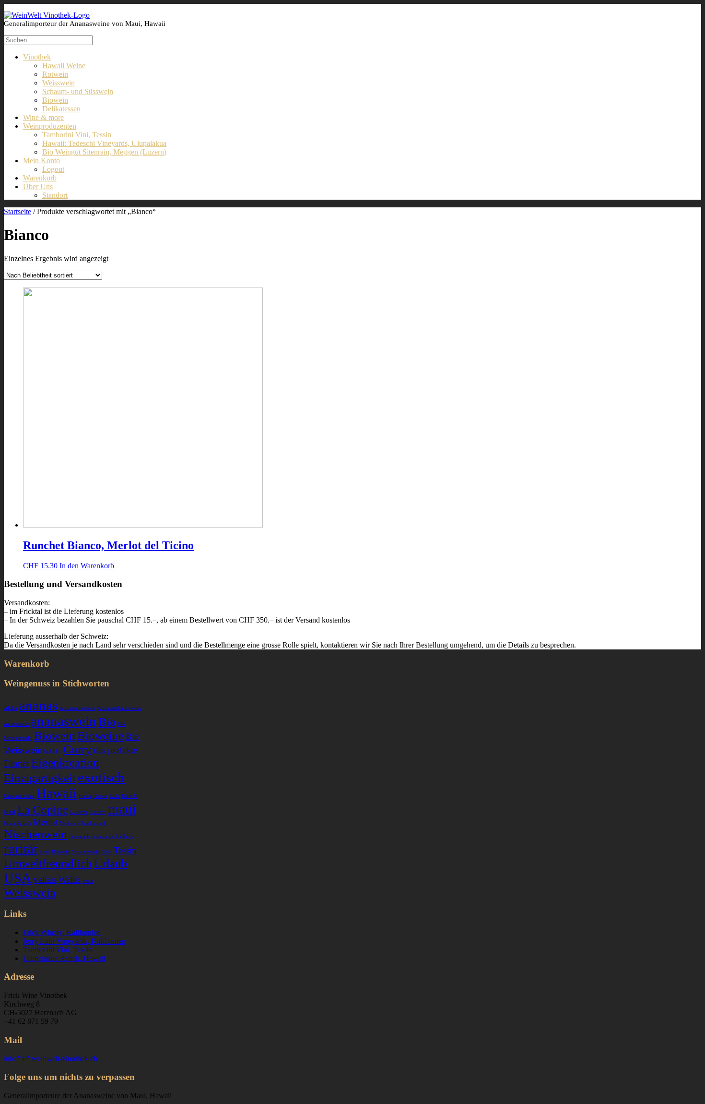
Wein (88, 881)
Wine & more (43, 117)
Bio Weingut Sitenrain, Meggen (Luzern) (104, 152)
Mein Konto (41, 160)
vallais (45, 880)
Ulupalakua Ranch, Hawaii (64, 958)
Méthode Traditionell (82, 823)
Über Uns (38, 186)
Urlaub (111, 863)
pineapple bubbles (113, 836)
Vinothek (37, 57)
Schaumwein (86, 851)
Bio (107, 721)
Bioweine (100, 735)
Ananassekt (16, 724)
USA (18, 878)
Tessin (125, 850)
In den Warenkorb (86, 566)
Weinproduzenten (49, 126)
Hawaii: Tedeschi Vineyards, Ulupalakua (104, 143)
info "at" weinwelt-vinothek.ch (50, 1059)
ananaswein (63, 721)
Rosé (44, 851)
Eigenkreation (65, 762)
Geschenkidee (19, 796)
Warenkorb (40, 178)
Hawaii (56, 793)
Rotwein (55, 74)
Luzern (98, 812)
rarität (20, 848)
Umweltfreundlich (48, 863)
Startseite (17, 211)
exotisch (101, 777)
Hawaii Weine (63, 65)
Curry (77, 749)
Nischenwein (35, 834)
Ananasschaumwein (119, 708)
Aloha (10, 708)
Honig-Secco (93, 796)
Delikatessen (61, 109)
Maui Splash (17, 823)
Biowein (55, 100)
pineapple (80, 836)
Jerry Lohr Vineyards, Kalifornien (74, 941)
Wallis (70, 880)
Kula (114, 796)
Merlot (45, 822)
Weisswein (58, 83)
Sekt (107, 851)
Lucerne (79, 812)
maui (122, 808)
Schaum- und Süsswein (77, 91)
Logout (53, 169)
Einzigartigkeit (40, 777)
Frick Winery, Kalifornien (62, 932)
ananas (38, 705)
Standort (55, 195)
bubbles (52, 751)
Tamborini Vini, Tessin (76, 135)
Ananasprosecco (77, 708)
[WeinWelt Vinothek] (47, 15)
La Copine (42, 809)
